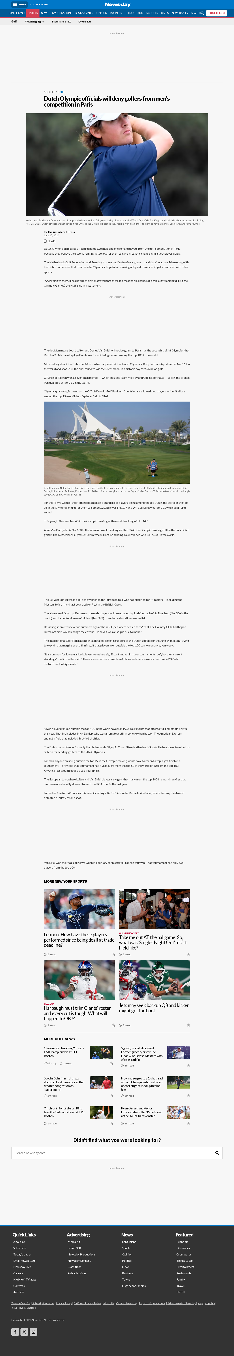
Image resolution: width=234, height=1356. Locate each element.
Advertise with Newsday (181, 1303)
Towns (126, 1279)
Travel (180, 1285)
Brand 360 (74, 1248)
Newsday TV (180, 13)
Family (180, 1279)
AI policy (210, 1303)
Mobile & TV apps (24, 1279)
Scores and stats (61, 21)
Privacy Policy (64, 1303)
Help (200, 1303)
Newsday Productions (81, 1254)
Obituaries (183, 1248)
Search (196, 13)
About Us (19, 1241)
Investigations (62, 13)
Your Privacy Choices (24, 1307)
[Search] (217, 1153)
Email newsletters (24, 1260)
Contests (19, 1285)
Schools (152, 13)
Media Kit (74, 1241)
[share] (113, 954)
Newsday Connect (79, 1260)
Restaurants (84, 13)
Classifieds (74, 1266)
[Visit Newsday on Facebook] (15, 1332)
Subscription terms (43, 1303)
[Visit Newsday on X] (24, 1332)
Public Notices (77, 1273)
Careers (18, 1273)
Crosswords (184, 1254)
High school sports (134, 1285)
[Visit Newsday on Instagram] (33, 1332)
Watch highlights (35, 21)
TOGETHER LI (216, 13)
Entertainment (185, 1266)
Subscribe (19, 1248)
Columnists (84, 21)
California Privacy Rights (87, 1303)
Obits (165, 13)
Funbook (182, 1241)
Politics (127, 1260)
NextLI (180, 1292)
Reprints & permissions (152, 1303)
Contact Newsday (126, 1303)
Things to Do (134, 13)
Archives (18, 1292)
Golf (14, 21)
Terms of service (20, 1303)
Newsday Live (22, 1266)
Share (52, 241)
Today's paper (22, 1254)
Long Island (17, 13)
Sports (33, 13)
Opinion (101, 13)
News (44, 13)
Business (116, 13)
